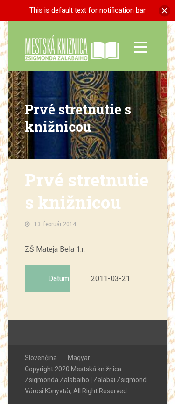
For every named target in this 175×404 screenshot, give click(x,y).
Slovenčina (41, 357)
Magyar (79, 357)
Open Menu (141, 47)
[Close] (164, 10)
